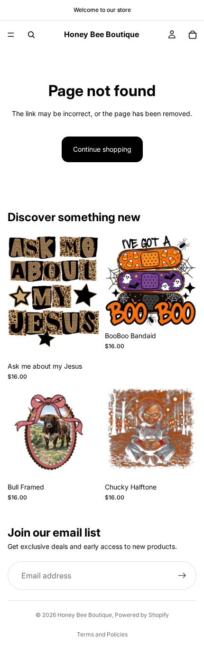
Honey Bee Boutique (84, 614)
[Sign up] (182, 576)
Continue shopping (102, 149)
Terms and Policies (102, 634)
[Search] (31, 34)
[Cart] (192, 34)
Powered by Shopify (142, 614)
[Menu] (11, 35)
